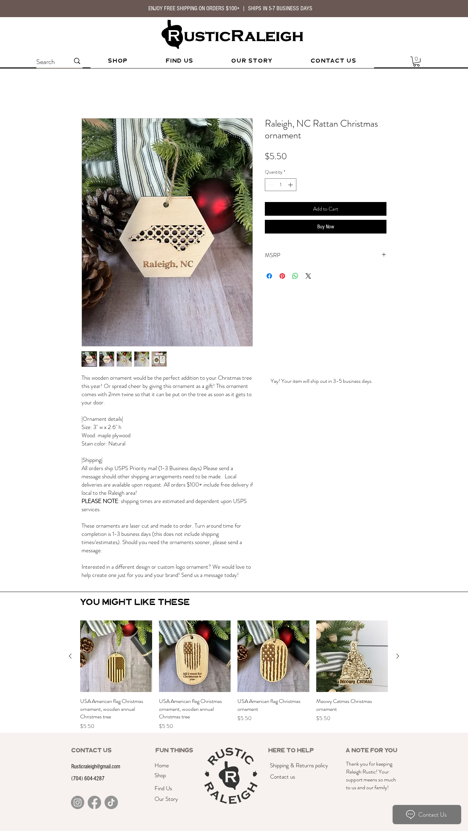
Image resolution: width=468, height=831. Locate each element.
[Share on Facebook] (269, 276)
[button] (416, 61)
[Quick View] (116, 651)
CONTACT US (91, 745)
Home (88, 93)
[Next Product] (398, 651)
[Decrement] (270, 185)
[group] (234, 670)
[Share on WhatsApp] (295, 276)
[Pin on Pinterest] (282, 276)
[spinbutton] (280, 185)
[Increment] (291, 185)
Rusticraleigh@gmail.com (95, 761)
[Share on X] (308, 276)
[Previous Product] (70, 651)
